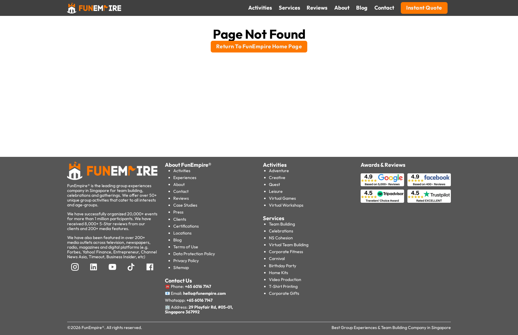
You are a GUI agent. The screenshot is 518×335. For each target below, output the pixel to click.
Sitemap (181, 267)
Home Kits (278, 272)
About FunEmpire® (188, 164)
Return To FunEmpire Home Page (259, 46)
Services (273, 218)
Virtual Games (282, 198)
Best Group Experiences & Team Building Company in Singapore (391, 327)
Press (178, 212)
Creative (277, 177)
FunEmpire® (93, 327)
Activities (181, 170)
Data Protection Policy (194, 253)
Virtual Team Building (288, 244)
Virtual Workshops (286, 205)
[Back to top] (18, 320)
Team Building (282, 224)
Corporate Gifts (284, 293)
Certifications (186, 226)
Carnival (277, 258)
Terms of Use (185, 247)
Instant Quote (424, 7)
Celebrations (281, 231)
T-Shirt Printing (283, 286)
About (179, 184)
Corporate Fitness (286, 251)
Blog (177, 240)
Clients (179, 219)
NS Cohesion (281, 238)
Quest (274, 184)
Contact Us (178, 280)
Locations (182, 233)
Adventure (279, 170)
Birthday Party (282, 265)
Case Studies (185, 205)
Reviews (181, 198)
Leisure (276, 191)
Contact (181, 191)
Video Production (285, 279)
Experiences (184, 177)
